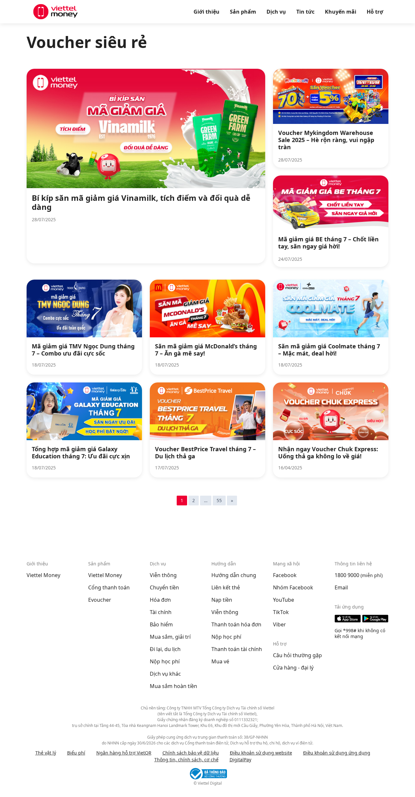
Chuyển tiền (164, 587)
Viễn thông (163, 575)
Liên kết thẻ (225, 587)
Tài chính (161, 612)
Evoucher (99, 599)
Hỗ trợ (375, 11)
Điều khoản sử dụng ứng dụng (336, 753)
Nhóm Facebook (293, 587)
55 (219, 500)
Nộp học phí (165, 661)
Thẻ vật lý (45, 753)
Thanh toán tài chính (236, 649)
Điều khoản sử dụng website (261, 753)
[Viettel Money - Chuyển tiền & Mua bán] (55, 11)
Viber (279, 624)
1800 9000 (347, 575)
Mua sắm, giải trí (170, 636)
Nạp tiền (221, 599)
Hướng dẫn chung (233, 575)
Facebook (285, 575)
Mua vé (220, 661)
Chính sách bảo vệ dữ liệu (190, 753)
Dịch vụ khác (165, 673)
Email (341, 587)
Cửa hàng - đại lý (293, 667)
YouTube (283, 599)
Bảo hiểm (161, 624)
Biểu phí (76, 753)
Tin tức (305, 11)
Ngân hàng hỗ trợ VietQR (123, 753)
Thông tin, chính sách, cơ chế (186, 759)
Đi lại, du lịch (165, 649)
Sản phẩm (243, 11)
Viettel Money (43, 575)
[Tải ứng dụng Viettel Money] (361, 618)
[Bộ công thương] (207, 773)
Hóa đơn (160, 599)
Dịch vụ (276, 11)
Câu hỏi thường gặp (297, 655)
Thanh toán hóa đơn (236, 624)
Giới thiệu (206, 11)
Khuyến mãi (340, 11)
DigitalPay (240, 759)
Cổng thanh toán (109, 587)
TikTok (281, 612)
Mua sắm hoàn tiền (173, 686)
